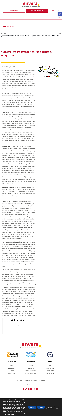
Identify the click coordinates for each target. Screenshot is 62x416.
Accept (32, 407)
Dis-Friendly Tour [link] (50, 373)
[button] (3, 17)
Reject (41, 407)
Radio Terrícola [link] (50, 368)
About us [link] (11, 365)
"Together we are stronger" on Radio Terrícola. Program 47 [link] (45, 36)
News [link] (50, 365)
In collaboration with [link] (30, 373)
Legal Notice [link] (20, 380)
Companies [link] (31, 368)
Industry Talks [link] (50, 370)
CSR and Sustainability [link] (31, 370)
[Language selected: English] (55, 10)
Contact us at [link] (12, 373)
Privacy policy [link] (28, 380)
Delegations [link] (12, 370)
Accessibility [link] (42, 380)
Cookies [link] (35, 380)
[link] (60, 14)
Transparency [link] (12, 368)
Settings (50, 407)
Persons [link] (31, 365)
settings (7, 414)
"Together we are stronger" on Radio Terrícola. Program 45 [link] (15, 36)
